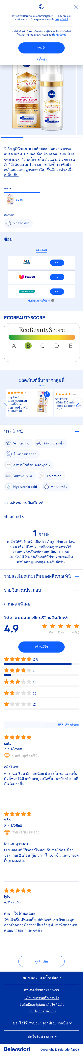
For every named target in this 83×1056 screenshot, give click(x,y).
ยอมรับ (41, 48)
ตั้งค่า (43, 59)
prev (5, 403)
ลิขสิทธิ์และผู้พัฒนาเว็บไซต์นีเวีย (42, 1005)
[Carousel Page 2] (43, 385)
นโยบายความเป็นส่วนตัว (42, 998)
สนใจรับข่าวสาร (41, 1036)
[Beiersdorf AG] (17, 1050)
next (77, 403)
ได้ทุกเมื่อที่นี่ (61, 19)
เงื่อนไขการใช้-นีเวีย (42, 1011)
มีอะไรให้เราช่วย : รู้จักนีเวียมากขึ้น (41, 1023)
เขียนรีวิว (41, 647)
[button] (47, 394)
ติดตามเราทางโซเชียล (41, 977)
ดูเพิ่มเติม (41, 961)
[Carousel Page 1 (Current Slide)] (39, 385)
